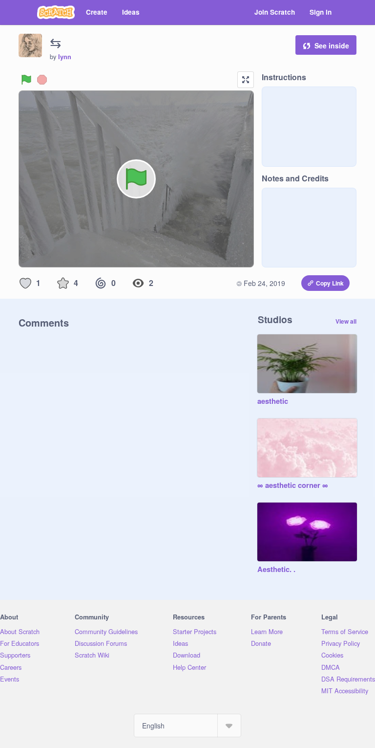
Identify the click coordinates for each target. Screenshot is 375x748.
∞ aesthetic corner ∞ (292, 485)
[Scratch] (56, 12)
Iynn (64, 56)
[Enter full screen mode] (245, 79)
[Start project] (26, 80)
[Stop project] (42, 80)
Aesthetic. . (276, 569)
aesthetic (272, 401)
